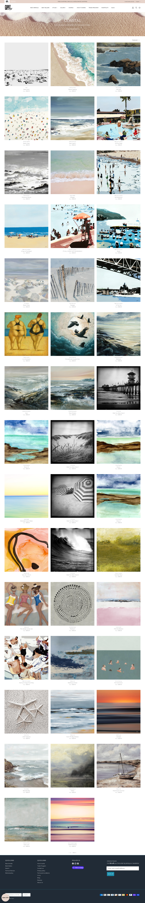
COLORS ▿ (63, 7)
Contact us (40, 868)
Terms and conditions (43, 873)
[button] (5, 897)
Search (7, 868)
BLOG (113, 7)
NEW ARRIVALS (34, 7)
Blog (38, 877)
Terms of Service (10, 870)
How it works (41, 863)
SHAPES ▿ (71, 7)
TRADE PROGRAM (93, 7)
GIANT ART (11, 898)
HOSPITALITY (104, 7)
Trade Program (41, 866)
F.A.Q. (39, 875)
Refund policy (9, 873)
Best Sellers (8, 866)
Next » (74, 852)
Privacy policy (41, 870)
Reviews (39, 880)
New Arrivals (8, 863)
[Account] (132, 8)
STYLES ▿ (54, 7)
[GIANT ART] (9, 8)
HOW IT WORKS (81, 7)
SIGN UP (110, 874)
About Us (40, 882)
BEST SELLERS (45, 7)
